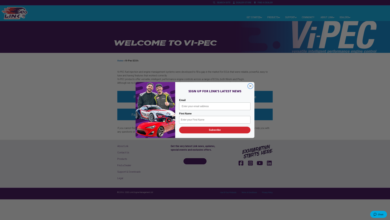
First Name (185, 113)
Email (182, 100)
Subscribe (215, 130)
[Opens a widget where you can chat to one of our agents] (378, 214)
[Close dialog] (250, 86)
